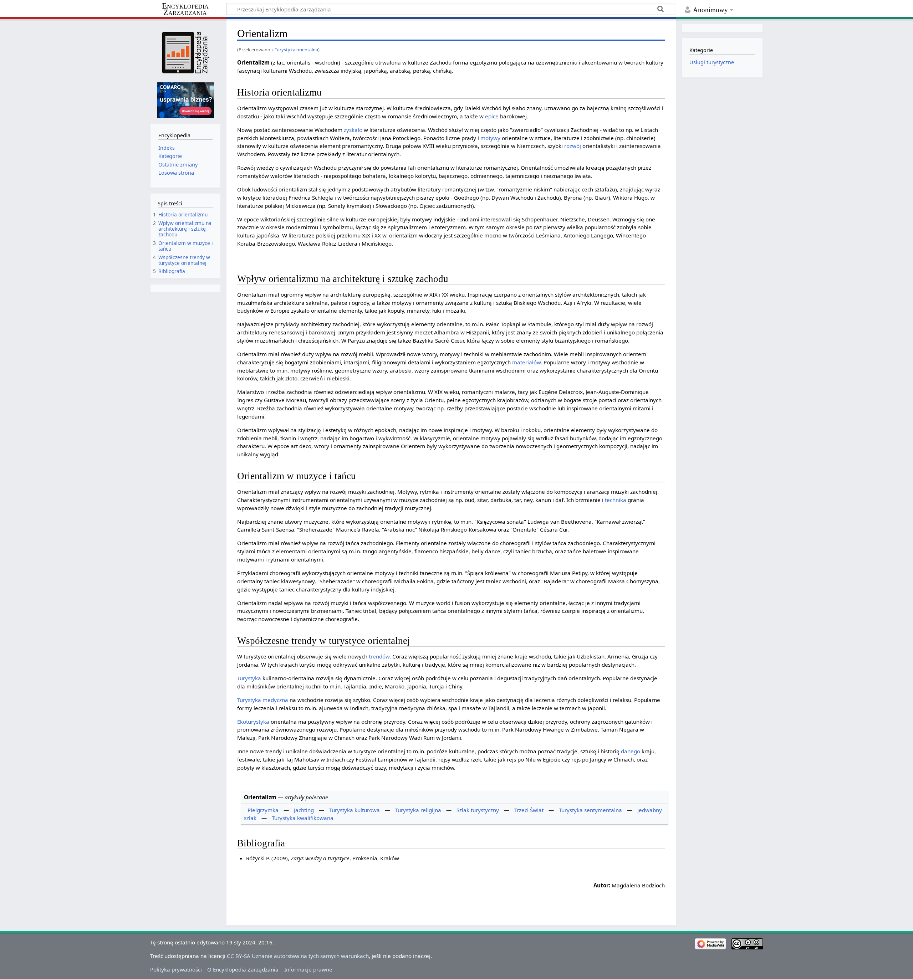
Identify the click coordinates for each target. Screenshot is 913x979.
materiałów (526, 362)
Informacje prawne (308, 969)
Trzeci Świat (529, 810)
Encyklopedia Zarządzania (185, 9)
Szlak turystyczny (477, 810)
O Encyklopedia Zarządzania (243, 969)
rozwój (572, 145)
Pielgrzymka (263, 810)
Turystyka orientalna (296, 49)
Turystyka (249, 678)
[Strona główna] (185, 52)
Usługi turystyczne (711, 62)
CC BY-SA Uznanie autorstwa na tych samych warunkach (298, 955)
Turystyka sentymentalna (590, 810)
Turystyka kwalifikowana (302, 817)
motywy (490, 138)
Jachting (304, 810)
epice (492, 116)
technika (615, 499)
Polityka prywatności (176, 969)
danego (630, 751)
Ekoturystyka (253, 721)
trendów (379, 656)
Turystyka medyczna (262, 699)
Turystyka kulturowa (354, 810)
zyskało (353, 129)
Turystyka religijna (418, 810)
